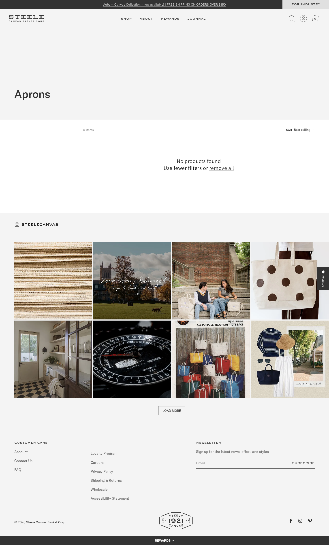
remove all (221, 168)
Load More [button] (171, 410)
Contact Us (23, 460)
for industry (305, 4)
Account (21, 452)
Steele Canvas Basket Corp (45, 522)
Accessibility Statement (110, 498)
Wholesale (99, 489)
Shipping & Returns (106, 480)
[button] (126, 21)
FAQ (17, 469)
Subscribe (303, 463)
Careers (97, 462)
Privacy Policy (102, 471)
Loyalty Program (104, 453)
